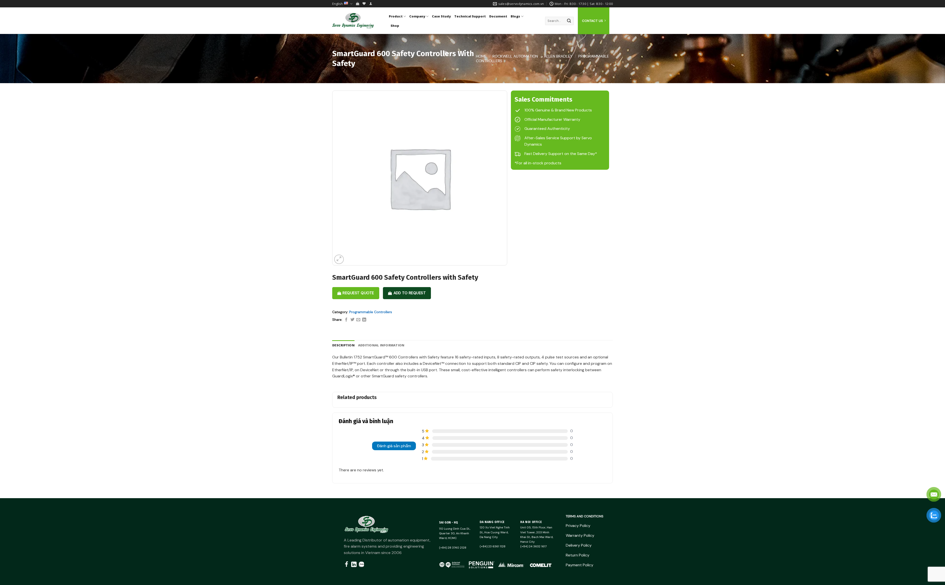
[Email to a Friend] (358, 320)
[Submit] (569, 21)
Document (498, 16)
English (337, 3)
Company (417, 16)
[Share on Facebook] (346, 320)
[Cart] (357, 3)
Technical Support (470, 16)
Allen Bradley (558, 56)
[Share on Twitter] (352, 320)
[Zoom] (339, 259)
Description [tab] (343, 345)
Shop (395, 25)
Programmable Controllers (370, 312)
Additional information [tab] (381, 345)
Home (481, 56)
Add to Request (410, 293)
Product (396, 16)
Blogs (515, 16)
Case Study (441, 16)
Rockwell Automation (515, 56)
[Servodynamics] (356, 20)
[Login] (370, 3)
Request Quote (358, 293)
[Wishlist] (364, 3)
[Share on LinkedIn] (364, 320)
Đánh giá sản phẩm (394, 445)
